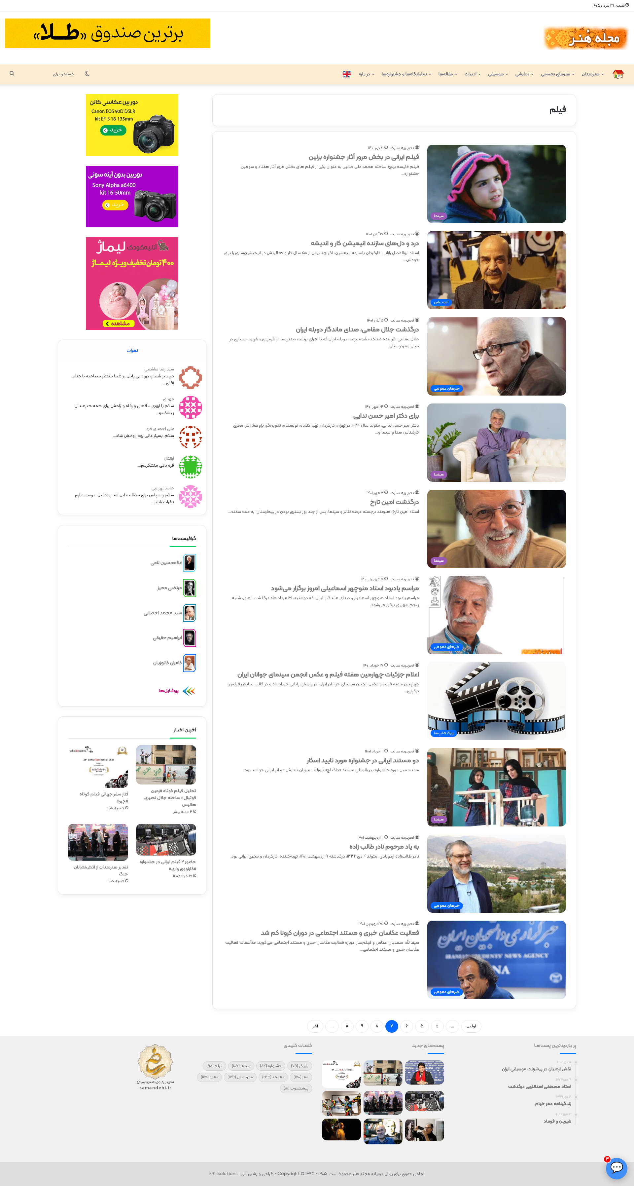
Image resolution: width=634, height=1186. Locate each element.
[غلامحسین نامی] (189, 563)
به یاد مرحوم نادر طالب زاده (384, 847)
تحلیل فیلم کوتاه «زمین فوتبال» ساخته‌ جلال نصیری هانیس (170, 797)
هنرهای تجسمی (555, 74)
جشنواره (271, 1066)
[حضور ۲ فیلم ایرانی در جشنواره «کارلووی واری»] (166, 840)
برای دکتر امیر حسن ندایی (386, 416)
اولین (471, 1026)
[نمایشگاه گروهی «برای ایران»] (341, 1103)
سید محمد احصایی (163, 613)
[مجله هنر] (585, 38)
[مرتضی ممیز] (189, 588)
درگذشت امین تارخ (394, 502)
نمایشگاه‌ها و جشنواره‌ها (404, 74)
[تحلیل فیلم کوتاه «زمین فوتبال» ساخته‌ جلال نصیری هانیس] (166, 765)
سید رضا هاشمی (159, 369)
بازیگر (299, 1066)
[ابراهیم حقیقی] (189, 638)
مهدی (168, 399)
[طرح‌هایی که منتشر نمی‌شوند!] (383, 1132)
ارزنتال (169, 458)
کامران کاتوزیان (167, 663)
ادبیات (470, 74)
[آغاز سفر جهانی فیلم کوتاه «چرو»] (98, 766)
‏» (347, 1026)
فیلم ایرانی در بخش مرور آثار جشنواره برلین (364, 157)
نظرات (132, 351)
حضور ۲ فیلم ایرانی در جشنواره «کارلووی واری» (168, 865)
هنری (209, 1077)
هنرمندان (240, 1077)
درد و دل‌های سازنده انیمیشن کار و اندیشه (365, 244)
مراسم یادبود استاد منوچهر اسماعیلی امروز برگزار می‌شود (345, 588)
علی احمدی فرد (160, 429)
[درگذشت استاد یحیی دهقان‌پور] (424, 1130)
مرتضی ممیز (170, 588)
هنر (301, 1077)
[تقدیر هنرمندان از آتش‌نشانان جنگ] (98, 842)
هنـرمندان (591, 74)
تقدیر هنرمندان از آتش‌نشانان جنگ (101, 871)
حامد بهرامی (163, 488)
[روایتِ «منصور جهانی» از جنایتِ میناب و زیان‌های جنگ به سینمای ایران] (424, 1072)
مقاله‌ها (446, 74)
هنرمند (273, 1077)
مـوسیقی (496, 74)
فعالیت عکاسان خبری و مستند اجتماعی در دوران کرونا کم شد (340, 933)
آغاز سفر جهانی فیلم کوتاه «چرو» (104, 798)
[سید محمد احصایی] (189, 613)
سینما (241, 1066)
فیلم (214, 1066)
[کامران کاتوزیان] (189, 663)
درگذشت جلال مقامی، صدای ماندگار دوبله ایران (357, 330)
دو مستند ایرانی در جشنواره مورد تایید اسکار (363, 761)
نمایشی (522, 74)
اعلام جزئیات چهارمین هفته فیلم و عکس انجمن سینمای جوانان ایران (328, 675)
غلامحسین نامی (166, 563)
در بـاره (364, 74)
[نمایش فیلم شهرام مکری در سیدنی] (341, 1129)
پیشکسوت (296, 1088)
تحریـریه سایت (402, 148)
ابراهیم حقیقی (167, 638)
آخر (315, 1026)
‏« (437, 1026)
